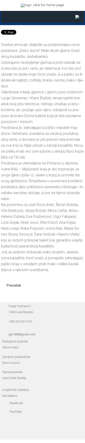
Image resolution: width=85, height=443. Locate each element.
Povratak (14, 285)
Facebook (16, 403)
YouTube (16, 412)
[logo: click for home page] (42, 5)
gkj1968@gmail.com (21, 334)
